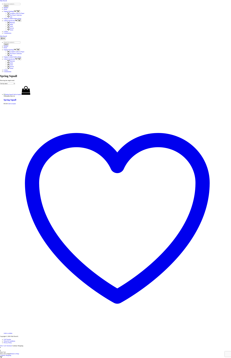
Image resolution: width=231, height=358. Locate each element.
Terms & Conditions (9, 341)
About (11, 30)
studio (11, 24)
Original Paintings (9, 11)
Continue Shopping (5, 355)
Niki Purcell (3, 1)
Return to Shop (14, 353)
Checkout (9, 346)
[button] (15, 11)
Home (5, 9)
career (11, 26)
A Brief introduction (9, 20)
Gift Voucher (7, 339)
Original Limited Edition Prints (12, 18)
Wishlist (6, 7)
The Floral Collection (16, 15)
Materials (12, 22)
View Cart (3, 346)
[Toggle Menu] (18, 11)
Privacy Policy (8, 342)
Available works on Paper (17, 13)
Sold (11, 17)
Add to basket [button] (12, 103)
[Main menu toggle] (3, 38)
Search (6, 6)
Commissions (7, 33)
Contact (6, 31)
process (12, 28)
